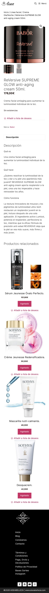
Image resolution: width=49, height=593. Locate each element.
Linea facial (15, 12)
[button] (41, 26)
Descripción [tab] (12, 137)
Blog (17, 536)
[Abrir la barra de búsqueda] (36, 3)
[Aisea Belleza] (8, 3)
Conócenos (21, 540)
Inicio (6, 12)
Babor (12, 127)
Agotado (24, 303)
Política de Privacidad (26, 566)
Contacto (19, 543)
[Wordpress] (25, 584)
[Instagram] (35, 584)
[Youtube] (30, 584)
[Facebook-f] (20, 584)
